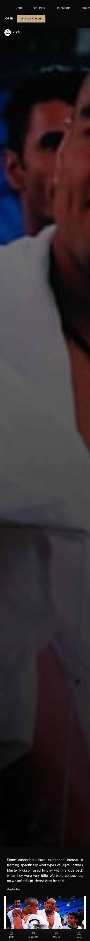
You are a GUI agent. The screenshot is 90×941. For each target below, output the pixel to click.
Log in (8, 18)
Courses (39, 8)
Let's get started (31, 18)
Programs (64, 8)
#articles (14, 889)
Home (19, 8)
